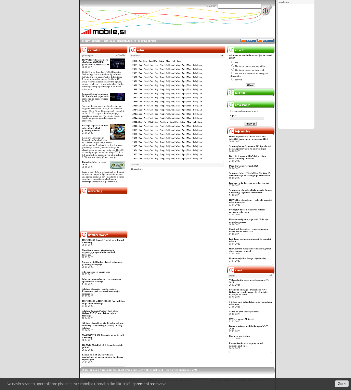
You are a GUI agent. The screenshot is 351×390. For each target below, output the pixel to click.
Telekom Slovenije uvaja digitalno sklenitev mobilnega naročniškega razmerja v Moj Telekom (103, 325)
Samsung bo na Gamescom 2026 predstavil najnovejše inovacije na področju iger (95, 96)
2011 (134, 122)
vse (221, 55)
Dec (140, 65)
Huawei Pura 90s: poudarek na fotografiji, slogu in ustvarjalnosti (250, 249)
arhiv (122, 55)
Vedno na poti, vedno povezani (244, 311)
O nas (85, 369)
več (117, 55)
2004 (134, 150)
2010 (134, 126)
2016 (134, 101)
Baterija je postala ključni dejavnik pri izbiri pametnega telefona (95, 128)
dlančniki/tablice (126, 40)
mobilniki (109, 40)
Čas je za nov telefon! (239, 336)
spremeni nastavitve (149, 383)
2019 (134, 89)
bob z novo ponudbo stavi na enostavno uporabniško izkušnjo (101, 280)
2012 (134, 118)
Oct (151, 65)
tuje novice (242, 131)
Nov (146, 65)
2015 (134, 105)
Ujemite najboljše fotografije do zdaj (247, 258)
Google (209, 6)
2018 (134, 93)
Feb (173, 61)
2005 (134, 146)
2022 (134, 77)
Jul (145, 61)
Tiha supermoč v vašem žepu (96, 272)
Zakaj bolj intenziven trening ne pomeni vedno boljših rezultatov (248, 230)
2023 (134, 73)
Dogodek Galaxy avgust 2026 (243, 166)
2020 (134, 85)
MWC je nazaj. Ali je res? (242, 319)
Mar (168, 61)
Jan (179, 61)
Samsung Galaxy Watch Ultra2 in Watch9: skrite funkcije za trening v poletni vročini (250, 174)
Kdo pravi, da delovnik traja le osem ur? (249, 183)
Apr (162, 61)
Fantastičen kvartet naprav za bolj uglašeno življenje (246, 344)
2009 (134, 130)
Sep (156, 65)
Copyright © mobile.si (150, 369)
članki (238, 270)
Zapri (341, 383)
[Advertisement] (296, 67)
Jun (151, 61)
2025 (134, 65)
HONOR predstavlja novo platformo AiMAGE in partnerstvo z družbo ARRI (95, 62)
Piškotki (131, 369)
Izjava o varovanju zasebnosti (107, 369)
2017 (134, 97)
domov (86, 40)
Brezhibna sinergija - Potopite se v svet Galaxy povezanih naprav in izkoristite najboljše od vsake (248, 292)
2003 (134, 154)
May (156, 61)
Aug (141, 61)
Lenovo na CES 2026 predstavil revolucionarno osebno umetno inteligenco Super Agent (103, 357)
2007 (134, 138)
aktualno (97, 40)
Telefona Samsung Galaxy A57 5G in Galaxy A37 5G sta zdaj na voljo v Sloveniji (100, 313)
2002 (134, 158)
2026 (134, 61)
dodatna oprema (147, 40)
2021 (134, 81)
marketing (284, 2)
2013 (134, 114)
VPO (194, 369)
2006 (134, 142)
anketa (239, 50)
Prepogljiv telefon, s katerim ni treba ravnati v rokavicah (247, 210)
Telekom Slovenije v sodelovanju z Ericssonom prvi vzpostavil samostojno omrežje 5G (101, 291)
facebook (240, 92)
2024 (134, 69)
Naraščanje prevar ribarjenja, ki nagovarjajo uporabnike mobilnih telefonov (98, 252)
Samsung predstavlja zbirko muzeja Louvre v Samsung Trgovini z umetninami (250, 191)
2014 (134, 109)
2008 (134, 134)
